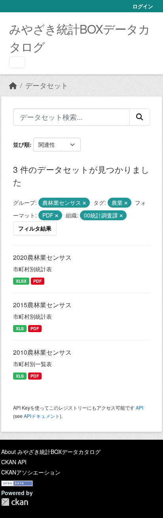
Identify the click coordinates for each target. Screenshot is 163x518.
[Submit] (139, 117)
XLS (20, 328)
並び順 (21, 144)
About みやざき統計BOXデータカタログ (50, 452)
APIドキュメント (42, 415)
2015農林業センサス (42, 304)
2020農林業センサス (42, 257)
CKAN (14, 502)
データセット (46, 85)
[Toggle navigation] (17, 62)
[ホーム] (13, 85)
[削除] (84, 203)
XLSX (21, 281)
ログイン (143, 6)
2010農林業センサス (42, 352)
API (139, 407)
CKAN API (14, 462)
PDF (37, 281)
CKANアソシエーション (31, 472)
